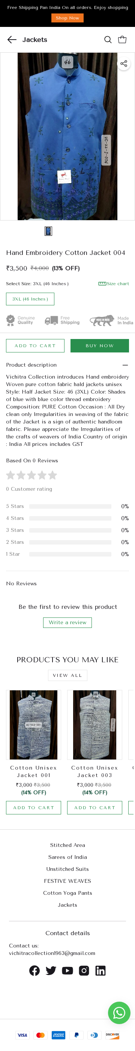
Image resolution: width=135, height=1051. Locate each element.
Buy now (100, 345)
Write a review (67, 622)
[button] (12, 40)
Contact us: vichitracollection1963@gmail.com (52, 949)
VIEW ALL (67, 675)
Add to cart (35, 345)
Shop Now (67, 18)
